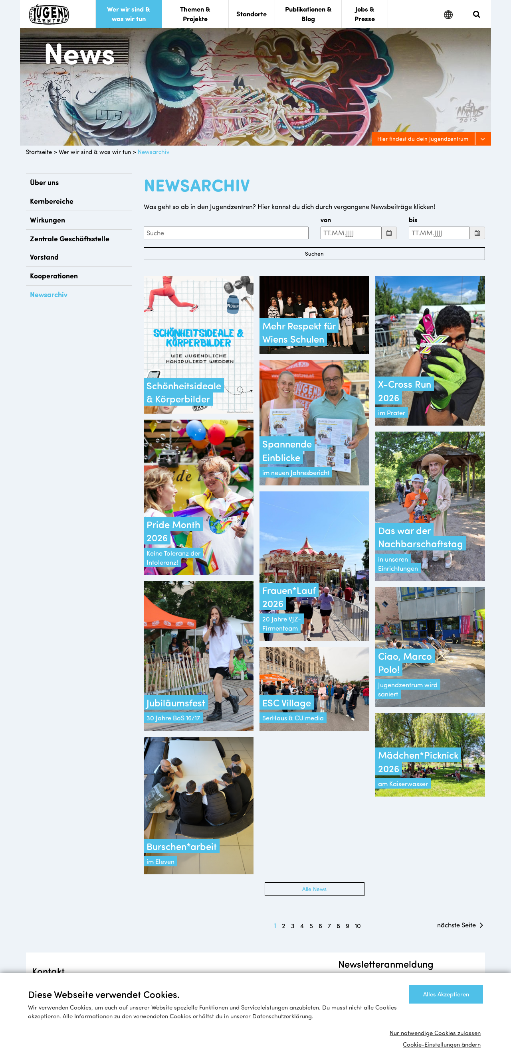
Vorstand (44, 257)
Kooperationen (54, 275)
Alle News (314, 889)
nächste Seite (456, 924)
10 (358, 925)
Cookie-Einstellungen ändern (442, 1044)
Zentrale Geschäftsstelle (69, 238)
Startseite (39, 152)
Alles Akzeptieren (446, 994)
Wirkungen (47, 220)
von (326, 219)
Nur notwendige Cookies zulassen (435, 1033)
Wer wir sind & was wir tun (95, 152)
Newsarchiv (153, 152)
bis (413, 219)
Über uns (44, 182)
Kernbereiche (51, 201)
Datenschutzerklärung (282, 1016)
